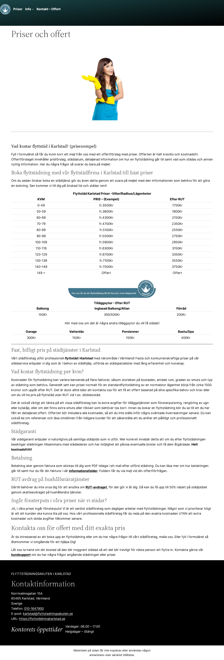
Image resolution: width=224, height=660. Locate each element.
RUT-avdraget (96, 487)
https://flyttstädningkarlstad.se (42, 619)
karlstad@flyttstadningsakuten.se (48, 613)
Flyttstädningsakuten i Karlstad (41, 574)
